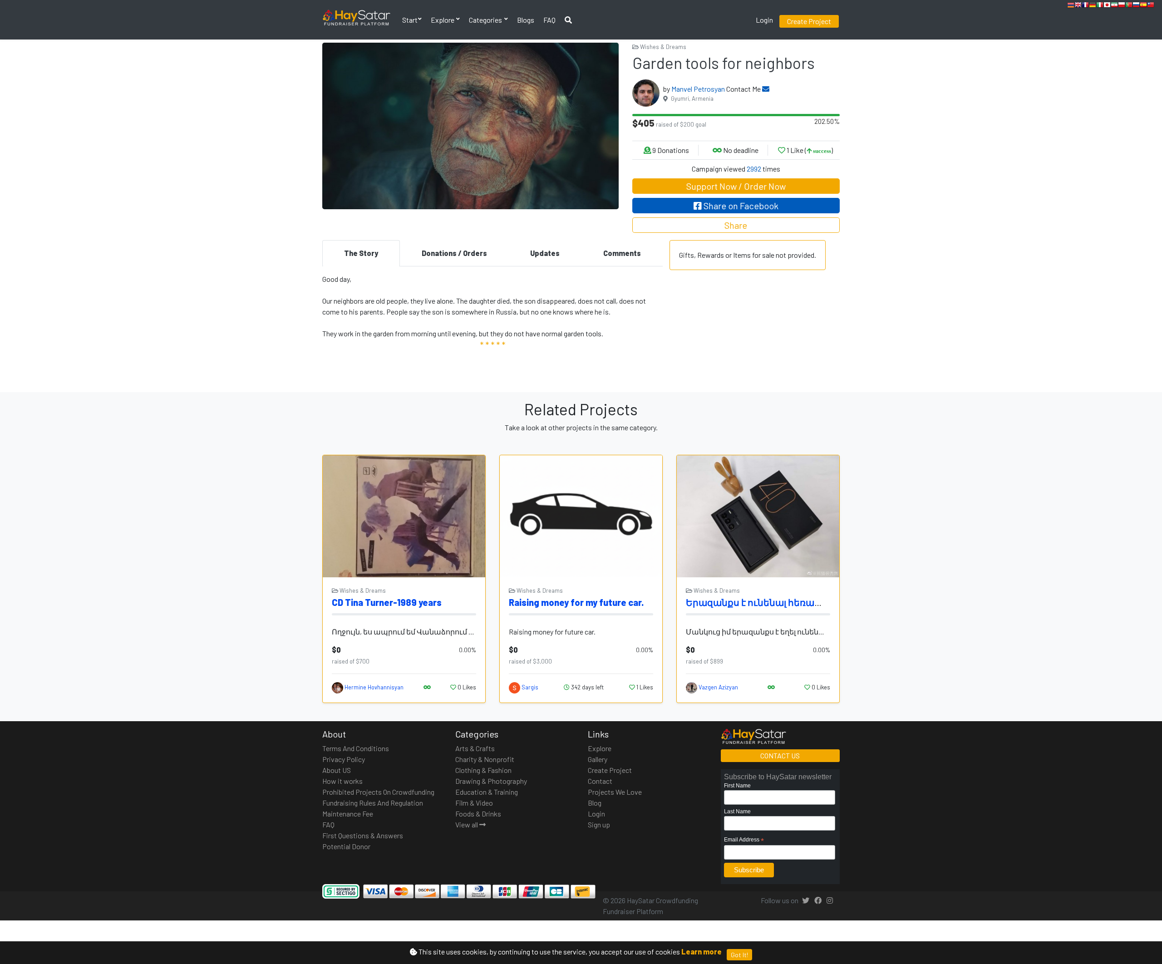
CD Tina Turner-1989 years (387, 602)
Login (764, 19)
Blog (594, 802)
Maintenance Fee (347, 813)
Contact (600, 781)
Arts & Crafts (475, 748)
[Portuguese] (1128, 6)
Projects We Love (615, 791)
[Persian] (1114, 6)
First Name (737, 785)
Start (410, 19)
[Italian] (1099, 6)
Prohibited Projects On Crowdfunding (378, 791)
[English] (1078, 6)
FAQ (549, 19)
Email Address (744, 840)
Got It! (739, 955)
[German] (1092, 6)
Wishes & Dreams (662, 46)
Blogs (525, 19)
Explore (443, 19)
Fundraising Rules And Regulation (372, 802)
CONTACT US (780, 755)
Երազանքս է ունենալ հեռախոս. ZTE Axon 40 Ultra (800, 602)
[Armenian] (1070, 6)
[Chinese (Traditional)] (1150, 6)
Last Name (737, 811)
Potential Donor (346, 846)
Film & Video (474, 802)
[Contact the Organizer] (765, 88)
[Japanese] (1107, 6)
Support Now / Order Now (736, 186)
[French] (1085, 6)
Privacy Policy (343, 759)
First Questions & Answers (362, 835)
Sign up (599, 824)
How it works (342, 781)
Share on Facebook (740, 205)
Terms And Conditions (355, 748)
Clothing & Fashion (483, 770)
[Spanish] (1143, 6)
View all (467, 824)
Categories (486, 19)
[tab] (361, 253)
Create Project (809, 21)
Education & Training (486, 791)
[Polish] (1121, 6)
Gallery (597, 759)
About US (336, 770)
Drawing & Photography (491, 781)
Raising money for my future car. (576, 602)
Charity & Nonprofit (484, 759)
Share (735, 225)
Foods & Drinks (478, 813)
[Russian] (1136, 6)
